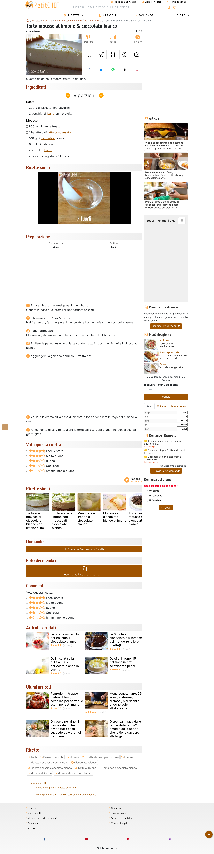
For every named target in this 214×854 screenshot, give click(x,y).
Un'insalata (155, 500)
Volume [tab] (161, 406)
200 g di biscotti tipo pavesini (49, 107)
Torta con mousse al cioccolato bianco (136, 518)
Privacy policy (119, 813)
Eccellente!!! (54, 451)
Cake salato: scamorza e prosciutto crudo (173, 357)
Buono (50, 461)
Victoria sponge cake (171, 367)
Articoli (109, 15)
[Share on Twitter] (125, 70)
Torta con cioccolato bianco (119, 767)
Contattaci (117, 808)
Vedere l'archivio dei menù (165, 376)
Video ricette (35, 813)
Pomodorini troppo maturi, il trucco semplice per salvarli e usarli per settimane (67, 699)
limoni (48, 150)
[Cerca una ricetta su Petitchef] (169, 7)
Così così (52, 466)
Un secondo (155, 495)
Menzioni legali (119, 823)
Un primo (154, 490)
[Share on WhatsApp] (113, 70)
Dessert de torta (53, 757)
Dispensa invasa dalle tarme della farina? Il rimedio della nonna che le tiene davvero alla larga (125, 729)
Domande (146, 15)
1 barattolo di (50, 132)
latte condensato (59, 132)
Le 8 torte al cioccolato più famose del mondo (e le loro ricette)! (125, 639)
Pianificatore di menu (164, 326)
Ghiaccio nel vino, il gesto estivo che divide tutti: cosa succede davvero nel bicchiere (66, 729)
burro (51, 113)
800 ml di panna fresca (45, 126)
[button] (30, 54)
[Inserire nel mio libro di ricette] (89, 54)
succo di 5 (40, 150)
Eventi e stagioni (45, 787)
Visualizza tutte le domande (173, 466)
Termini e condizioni (122, 818)
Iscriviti (166, 396)
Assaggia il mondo (46, 794)
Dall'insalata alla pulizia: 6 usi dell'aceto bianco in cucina (65, 664)
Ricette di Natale (66, 787)
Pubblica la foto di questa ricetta (84, 574)
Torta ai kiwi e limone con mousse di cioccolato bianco (62, 520)
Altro (181, 15)
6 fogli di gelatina (41, 144)
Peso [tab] (149, 406)
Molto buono (54, 456)
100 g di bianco (47, 138)
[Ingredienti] (5, 427)
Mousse (74, 757)
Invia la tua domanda (167, 470)
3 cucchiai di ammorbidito (50, 113)
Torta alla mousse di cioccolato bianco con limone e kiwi (35, 520)
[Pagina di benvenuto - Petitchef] (27, 20)
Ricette (73, 15)
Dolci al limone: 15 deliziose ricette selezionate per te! (123, 662)
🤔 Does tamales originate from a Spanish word (162, 458)
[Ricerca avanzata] (174, 8)
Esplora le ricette (38, 782)
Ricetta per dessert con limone (49, 762)
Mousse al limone (41, 773)
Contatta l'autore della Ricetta (86, 549)
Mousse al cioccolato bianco (75, 773)
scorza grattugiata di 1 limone (49, 156)
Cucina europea (68, 794)
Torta (34, 757)
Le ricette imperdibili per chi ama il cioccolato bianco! (65, 637)
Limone (128, 757)
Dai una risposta (151, 446)
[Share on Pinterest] (137, 70)
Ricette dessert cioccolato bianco (51, 767)
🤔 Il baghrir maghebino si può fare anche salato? (163, 442)
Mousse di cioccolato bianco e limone (114, 516)
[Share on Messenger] (101, 70)
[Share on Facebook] (89, 70)
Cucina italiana (88, 794)
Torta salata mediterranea (166, 345)
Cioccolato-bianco (85, 762)
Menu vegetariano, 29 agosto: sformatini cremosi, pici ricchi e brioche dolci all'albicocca (125, 701)
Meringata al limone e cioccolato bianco (86, 518)
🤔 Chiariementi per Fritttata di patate (165, 450)
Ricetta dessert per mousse (102, 757)
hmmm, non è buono (60, 471)
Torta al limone (87, 767)
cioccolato (48, 138)
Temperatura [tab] (178, 406)
